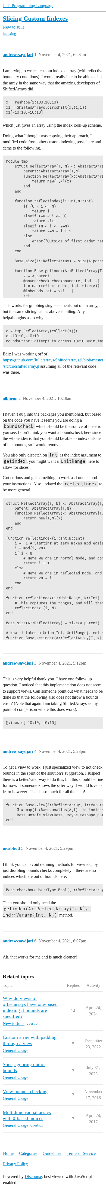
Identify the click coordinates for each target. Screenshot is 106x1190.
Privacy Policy (15, 1163)
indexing (9, 34)
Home (8, 1153)
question (33, 1023)
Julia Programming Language (28, 5)
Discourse (33, 1176)
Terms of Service (81, 1153)
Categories (28, 1153)
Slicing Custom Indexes (35, 18)
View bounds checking (25, 1091)
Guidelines (52, 1153)
